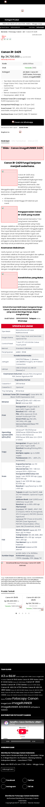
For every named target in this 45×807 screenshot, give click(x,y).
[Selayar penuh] (41, 741)
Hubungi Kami (7, 769)
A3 (24, 72)
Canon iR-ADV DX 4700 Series (14, 687)
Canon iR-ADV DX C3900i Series (14, 692)
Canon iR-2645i (11, 597)
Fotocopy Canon (25, 698)
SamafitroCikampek (8, 581)
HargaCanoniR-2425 (20, 580)
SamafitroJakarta (7, 583)
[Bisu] (37, 741)
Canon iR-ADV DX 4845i (33, 598)
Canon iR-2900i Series (33, 685)
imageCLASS (6, 703)
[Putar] (4, 741)
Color (8, 698)
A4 (6, 676)
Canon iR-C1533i (29, 692)
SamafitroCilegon (35, 581)
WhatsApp (22, 321)
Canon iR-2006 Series (30, 679)
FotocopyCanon (6, 580)
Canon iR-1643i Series (14, 679)
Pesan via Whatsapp (23, 122)
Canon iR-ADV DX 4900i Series (19, 690)
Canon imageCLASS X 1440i (24, 676)
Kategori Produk (11, 20)
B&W (28, 72)
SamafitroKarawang (33, 583)
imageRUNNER (34, 77)
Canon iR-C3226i (12, 695)
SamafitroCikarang (21, 581)
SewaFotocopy (21, 585)
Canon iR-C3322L (22, 695)
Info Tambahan (18, 141)
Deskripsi (5, 141)
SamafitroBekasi (32, 580)
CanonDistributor (37, 578)
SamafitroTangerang (8, 585)
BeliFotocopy (22, 578)
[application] (22, 731)
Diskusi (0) (33, 141)
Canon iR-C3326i (33, 695)
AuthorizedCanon (11, 578)
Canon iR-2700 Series (17, 684)
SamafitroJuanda (20, 583)
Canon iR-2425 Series (30, 73)
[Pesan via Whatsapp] (21, 607)
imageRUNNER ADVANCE (15, 707)
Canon (29, 578)
